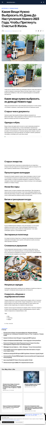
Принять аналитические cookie (8, 422)
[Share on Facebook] (36, 31)
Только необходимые (19, 422)
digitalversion (9, 31)
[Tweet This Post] (38, 31)
